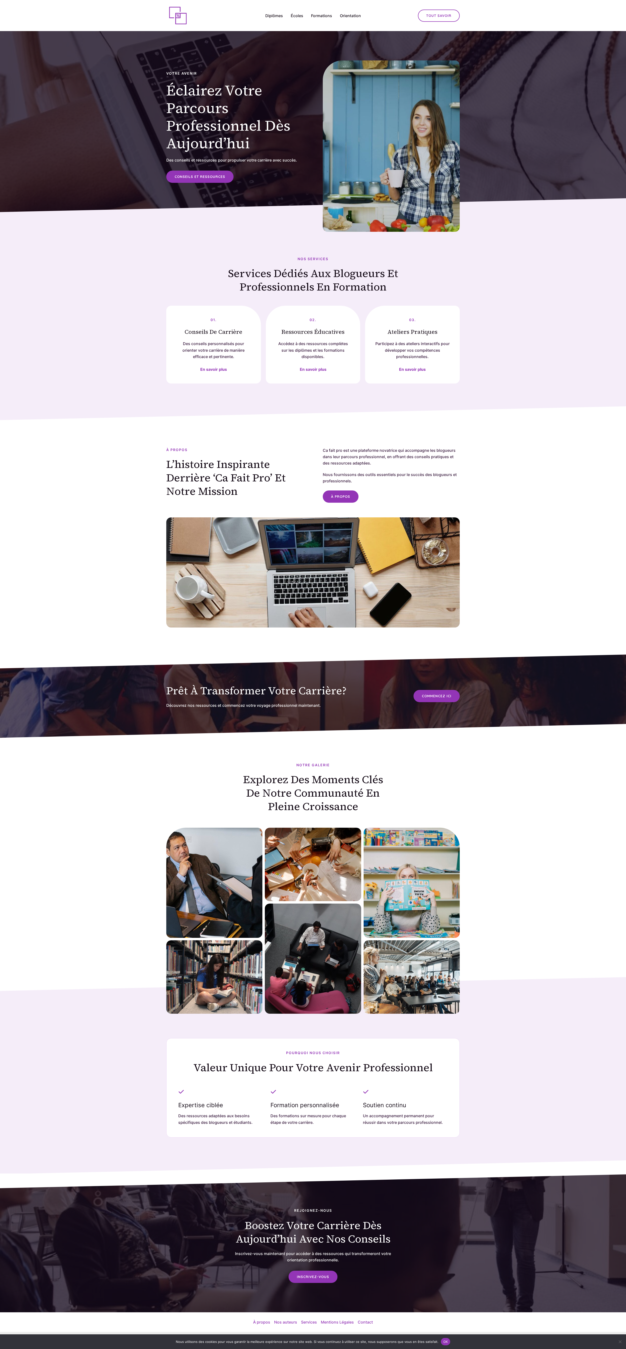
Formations (321, 15)
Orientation (350, 15)
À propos (261, 1322)
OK (445, 1341)
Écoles (297, 15)
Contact (365, 1322)
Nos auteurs (285, 1322)
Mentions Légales (337, 1322)
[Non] (619, 1341)
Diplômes (274, 15)
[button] (439, 16)
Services (309, 1322)
